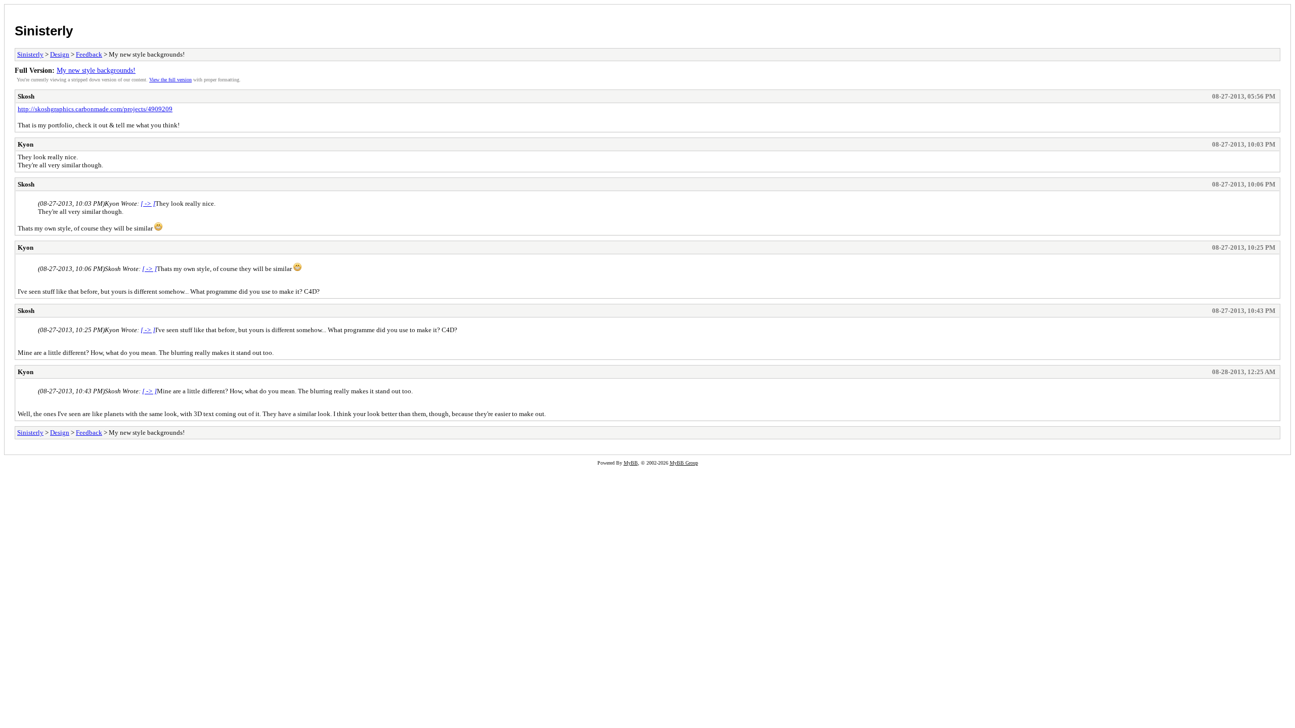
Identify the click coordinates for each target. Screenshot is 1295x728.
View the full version (170, 79)
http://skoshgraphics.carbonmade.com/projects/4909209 (95, 109)
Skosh (26, 96)
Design (59, 54)
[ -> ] (148, 203)
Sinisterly (44, 30)
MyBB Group (684, 463)
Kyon (25, 144)
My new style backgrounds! (96, 70)
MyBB (631, 463)
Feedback (89, 54)
